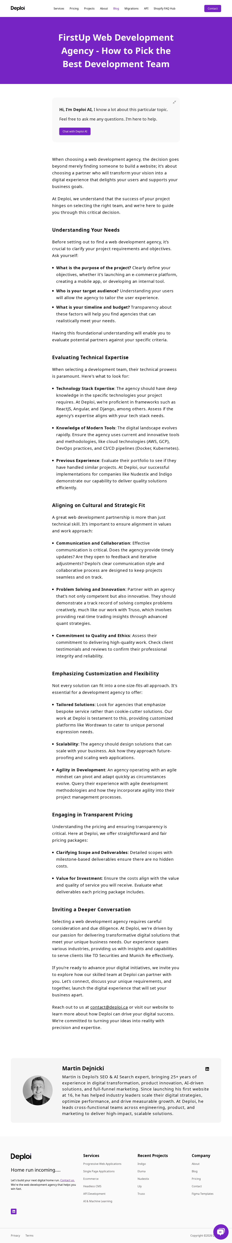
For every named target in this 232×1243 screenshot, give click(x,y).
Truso (141, 1194)
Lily (140, 1186)
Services (59, 8)
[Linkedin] (206, 1069)
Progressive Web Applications (102, 1164)
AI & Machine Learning (97, 1201)
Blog (116, 8)
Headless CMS (92, 1186)
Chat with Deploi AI (75, 131)
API (146, 8)
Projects (89, 8)
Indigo (142, 1164)
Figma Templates (202, 1194)
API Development (94, 1194)
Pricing (74, 8)
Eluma (142, 1171)
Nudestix (143, 1179)
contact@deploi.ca (109, 1007)
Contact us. (67, 1180)
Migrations (131, 8)
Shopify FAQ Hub (164, 8)
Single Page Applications (99, 1171)
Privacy (15, 1235)
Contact (213, 8)
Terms (29, 1235)
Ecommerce (91, 1179)
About (104, 8)
